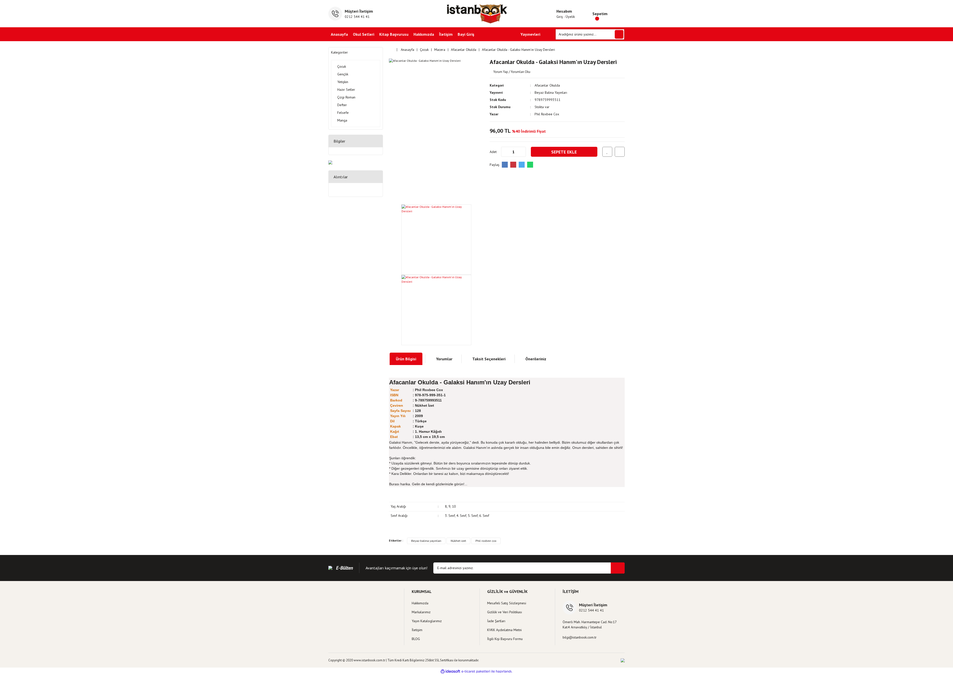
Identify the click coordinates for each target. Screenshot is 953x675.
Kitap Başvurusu (393, 34)
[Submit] (618, 568)
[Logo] (477, 14)
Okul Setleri (363, 34)
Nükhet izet (458, 541)
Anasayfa (339, 34)
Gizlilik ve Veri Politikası (504, 612)
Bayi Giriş (466, 34)
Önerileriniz (535, 358)
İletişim (446, 34)
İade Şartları (496, 621)
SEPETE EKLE (564, 152)
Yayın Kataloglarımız (427, 621)
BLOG (416, 639)
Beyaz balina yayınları (426, 541)
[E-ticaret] (475, 671)
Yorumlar (444, 358)
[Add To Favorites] (607, 152)
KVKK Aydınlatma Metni (504, 630)
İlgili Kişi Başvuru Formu (505, 639)
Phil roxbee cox (486, 541)
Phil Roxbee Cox (547, 114)
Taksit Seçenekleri (489, 358)
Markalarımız (421, 612)
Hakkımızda (423, 34)
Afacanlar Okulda (547, 85)
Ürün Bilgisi (406, 358)
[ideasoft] (450, 671)
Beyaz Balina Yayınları (551, 92)
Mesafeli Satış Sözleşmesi (506, 603)
